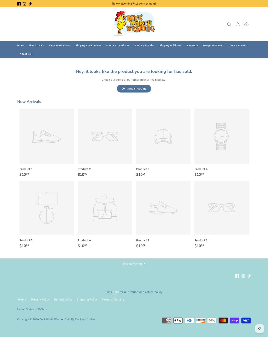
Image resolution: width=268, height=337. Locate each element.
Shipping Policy (87, 299)
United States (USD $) (30, 309)
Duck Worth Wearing (51, 319)
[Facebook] (19, 3)
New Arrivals (29, 101)
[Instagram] (24, 3)
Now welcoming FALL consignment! (134, 3)
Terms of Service (113, 299)
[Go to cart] (246, 24)
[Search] (229, 24)
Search (22, 299)
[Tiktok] (30, 3)
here (116, 292)
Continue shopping (134, 88)
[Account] (237, 24)
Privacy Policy (40, 299)
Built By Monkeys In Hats (80, 319)
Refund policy (63, 299)
